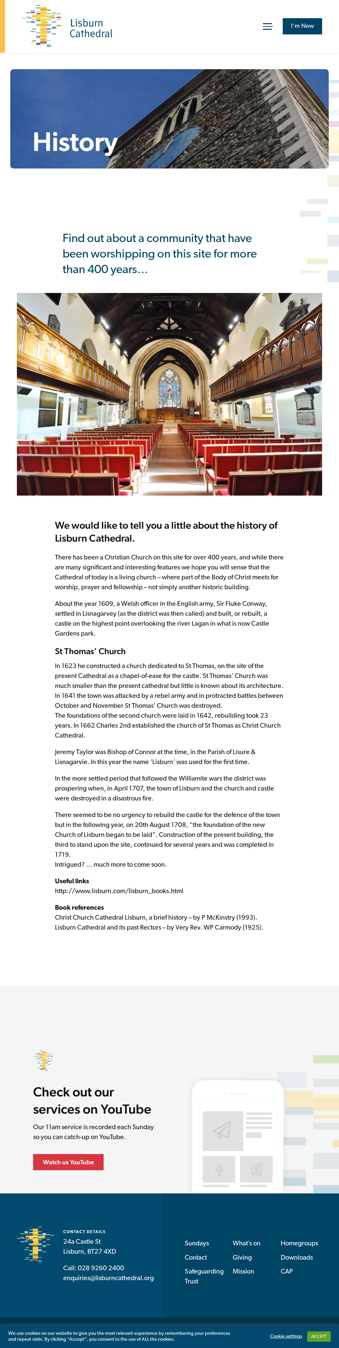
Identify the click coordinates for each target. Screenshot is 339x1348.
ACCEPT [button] (319, 1336)
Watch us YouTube (68, 1162)
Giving (242, 1258)
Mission (243, 1272)
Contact (196, 1258)
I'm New (302, 26)
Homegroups (299, 1243)
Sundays (197, 1243)
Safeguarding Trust (204, 1277)
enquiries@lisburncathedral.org (108, 1278)
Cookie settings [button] (286, 1336)
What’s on (247, 1243)
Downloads (297, 1258)
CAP (287, 1272)
